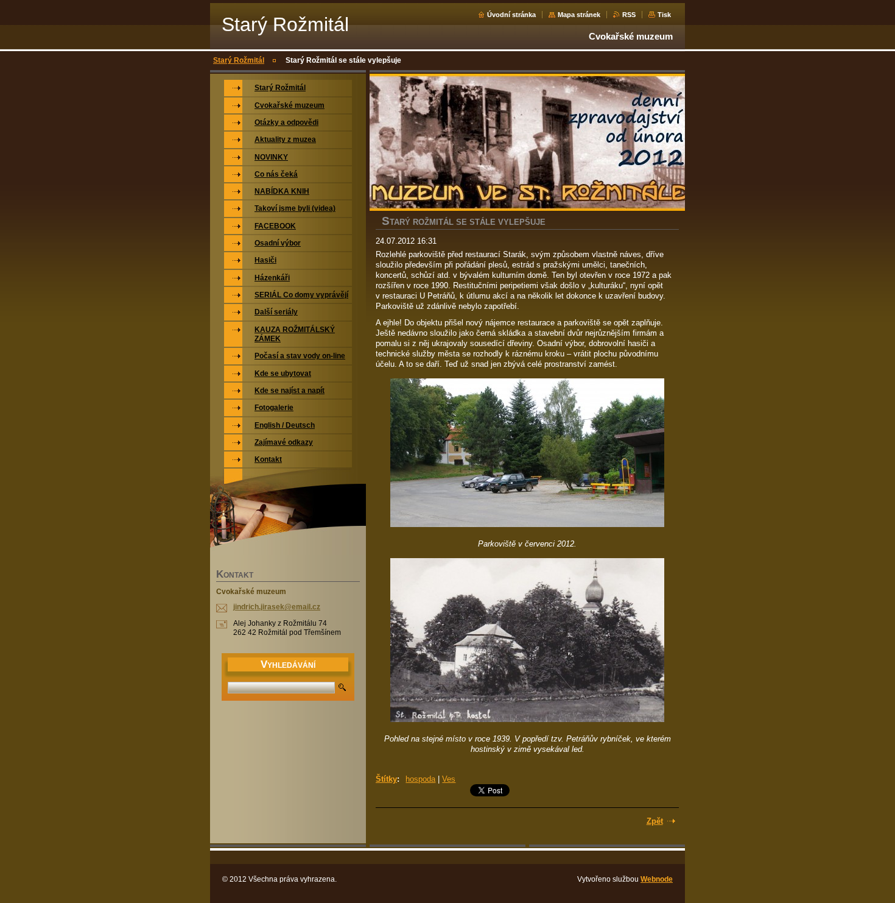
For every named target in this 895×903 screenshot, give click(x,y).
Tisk (664, 14)
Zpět (655, 821)
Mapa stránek (579, 14)
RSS (629, 14)
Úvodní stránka (511, 14)
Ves (448, 779)
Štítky (386, 779)
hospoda (420, 779)
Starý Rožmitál (238, 60)
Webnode (657, 879)
